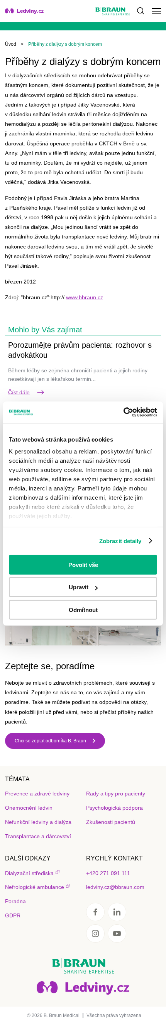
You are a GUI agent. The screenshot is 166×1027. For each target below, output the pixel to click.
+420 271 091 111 (108, 873)
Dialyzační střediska (29, 873)
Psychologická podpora (114, 808)
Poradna (15, 901)
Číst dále (19, 392)
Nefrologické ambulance (34, 887)
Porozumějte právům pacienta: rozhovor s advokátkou (80, 350)
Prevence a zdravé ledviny (37, 793)
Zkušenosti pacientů (110, 822)
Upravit (78, 587)
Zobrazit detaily (120, 541)
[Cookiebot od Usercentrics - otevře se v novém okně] (123, 412)
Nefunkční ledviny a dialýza (38, 822)
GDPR (12, 915)
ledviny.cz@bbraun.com (115, 887)
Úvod (10, 44)
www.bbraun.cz (84, 297)
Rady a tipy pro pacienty (115, 793)
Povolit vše (83, 564)
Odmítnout (83, 609)
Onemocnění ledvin (29, 808)
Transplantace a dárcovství (38, 836)
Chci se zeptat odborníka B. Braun (50, 741)
